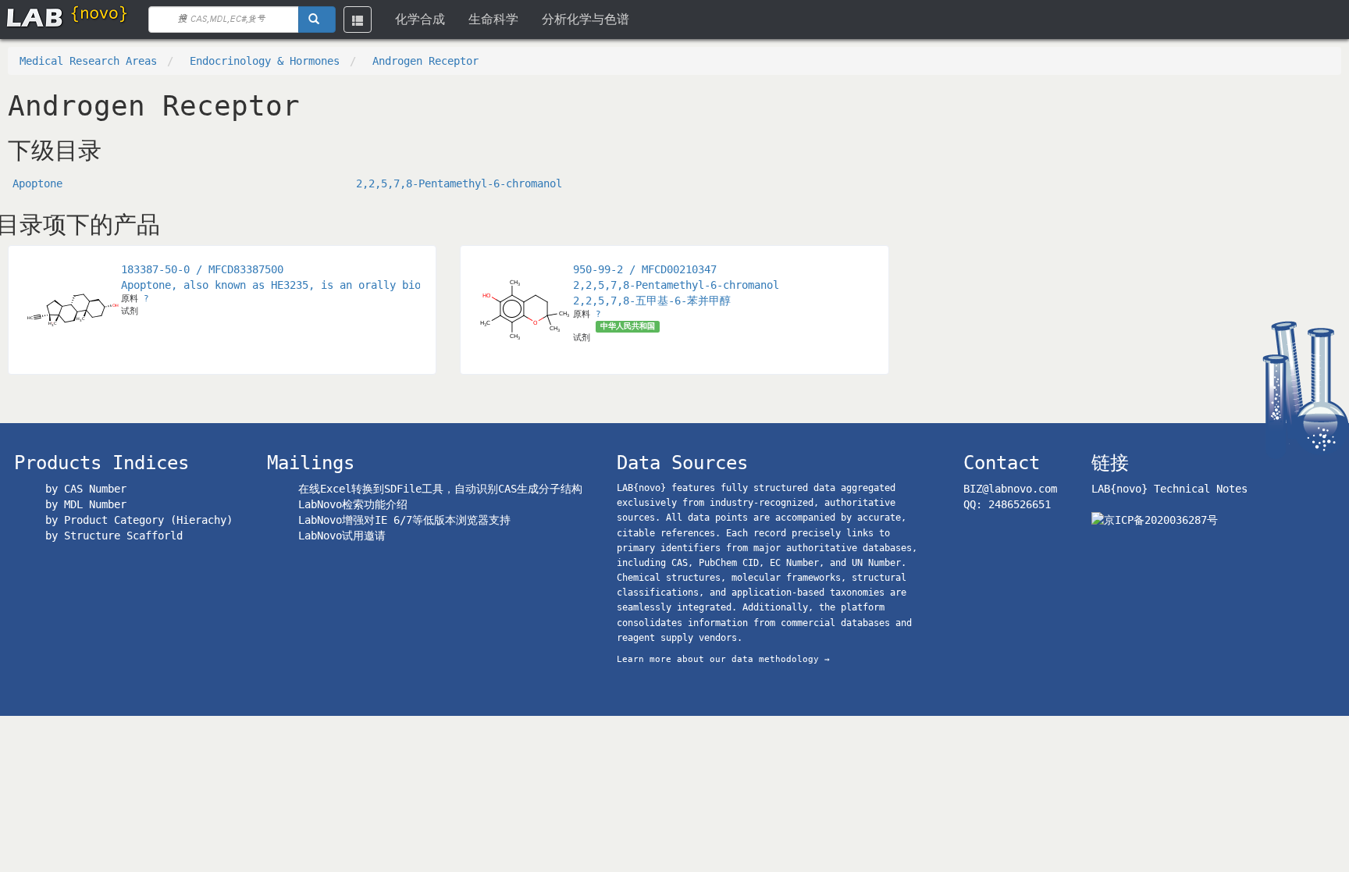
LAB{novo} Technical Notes (1169, 488)
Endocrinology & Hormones (265, 61)
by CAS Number (85, 488)
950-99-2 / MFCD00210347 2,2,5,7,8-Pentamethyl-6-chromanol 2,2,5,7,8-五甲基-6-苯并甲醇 (676, 285)
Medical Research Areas (88, 61)
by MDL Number (85, 504)
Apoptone (37, 183)
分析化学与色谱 (585, 19)
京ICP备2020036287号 (1161, 520)
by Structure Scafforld (114, 535)
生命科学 (493, 19)
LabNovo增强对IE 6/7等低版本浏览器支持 (404, 520)
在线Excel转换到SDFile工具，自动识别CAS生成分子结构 (440, 488)
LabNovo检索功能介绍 (353, 504)
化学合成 (420, 19)
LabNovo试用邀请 (342, 535)
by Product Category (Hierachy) (139, 520)
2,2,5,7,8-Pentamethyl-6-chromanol (459, 183)
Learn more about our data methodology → (723, 659)
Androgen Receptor (425, 61)
